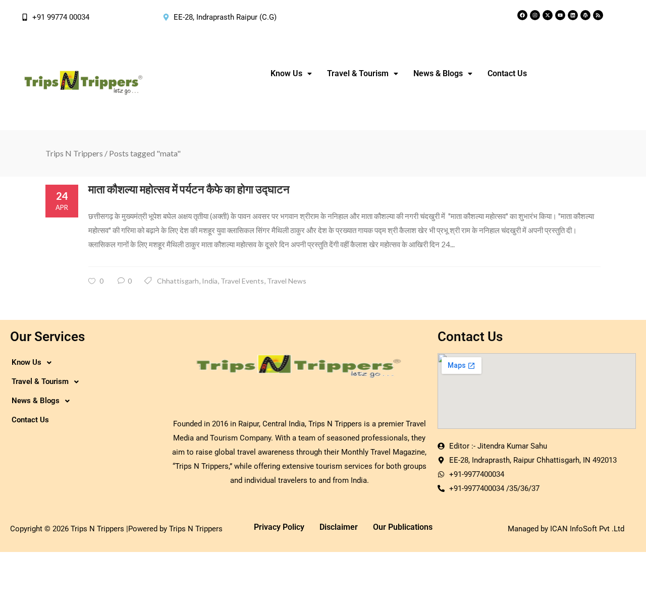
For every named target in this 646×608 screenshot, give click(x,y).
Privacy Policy (279, 527)
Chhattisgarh (178, 281)
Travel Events (242, 281)
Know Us (286, 73)
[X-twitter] (548, 15)
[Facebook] (522, 15)
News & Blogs (438, 73)
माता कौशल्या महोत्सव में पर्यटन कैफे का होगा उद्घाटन (189, 189)
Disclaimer (338, 527)
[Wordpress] (585, 15)
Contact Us (507, 73)
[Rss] (598, 15)
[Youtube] (560, 15)
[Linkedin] (573, 15)
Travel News (286, 281)
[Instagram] (535, 15)
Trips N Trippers (74, 153)
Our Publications (403, 527)
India (210, 281)
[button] (291, 73)
